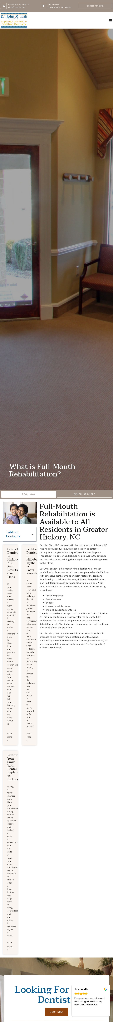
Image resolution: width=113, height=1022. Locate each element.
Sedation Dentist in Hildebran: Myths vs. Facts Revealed (33, 561)
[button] (110, 20)
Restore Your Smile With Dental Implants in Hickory (13, 767)
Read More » (9, 737)
